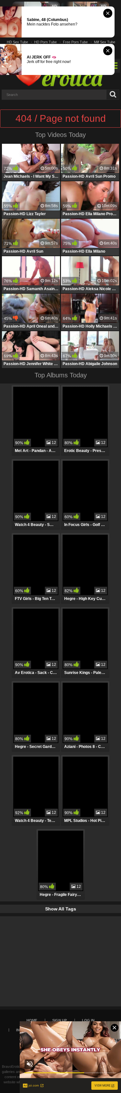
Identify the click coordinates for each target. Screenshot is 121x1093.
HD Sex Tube (17, 42)
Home (31, 1020)
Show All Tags (60, 908)
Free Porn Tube (75, 42)
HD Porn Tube (45, 42)
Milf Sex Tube (104, 42)
